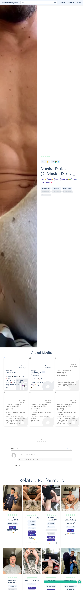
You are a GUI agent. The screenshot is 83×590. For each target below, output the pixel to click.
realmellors (13, 586)
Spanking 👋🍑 (76, 9)
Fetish (79, 2)
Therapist (54, 14)
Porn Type (71, 2)
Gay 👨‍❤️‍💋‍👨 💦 (70, 530)
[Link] (37, 459)
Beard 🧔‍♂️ (44, 179)
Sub (53, 11)
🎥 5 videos (21, 376)
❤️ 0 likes (8, 378)
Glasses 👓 (9, 530)
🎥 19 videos (34, 380)
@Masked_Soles (10, 374)
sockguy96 (32, 521)
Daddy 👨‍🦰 (50, 179)
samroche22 (71, 523)
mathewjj (52, 527)
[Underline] (24, 459)
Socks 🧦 (64, 9)
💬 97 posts (34, 378)
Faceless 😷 (45, 162)
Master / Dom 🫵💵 (66, 179)
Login (70, 449)
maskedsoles (57, 188)
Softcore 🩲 (12, 527)
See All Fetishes (56, 19)
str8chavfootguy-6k (71, 586)
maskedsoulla (67, 188)
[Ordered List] (28, 459)
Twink (53, 16)
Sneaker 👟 (55, 9)
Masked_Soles (46, 188)
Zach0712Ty (32, 584)
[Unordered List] (31, 459)
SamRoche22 (71, 527)
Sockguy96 (32, 528)
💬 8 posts (8, 376)
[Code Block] (35, 459)
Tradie (73, 14)
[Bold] (19, 459)
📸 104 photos (41, 378)
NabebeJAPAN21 (13, 523)
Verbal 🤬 (64, 16)
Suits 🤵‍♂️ (64, 11)
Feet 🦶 (64, 6)
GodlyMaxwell (51, 586)
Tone (63, 14)
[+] (42, 459)
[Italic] (22, 459)
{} (39, 459)
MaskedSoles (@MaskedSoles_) (59, 171)
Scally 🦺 (74, 6)
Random (62, 2)
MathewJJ (52, 523)
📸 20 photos (15, 376)
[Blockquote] (33, 459)
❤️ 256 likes (41, 380)
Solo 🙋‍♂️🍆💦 (55, 162)
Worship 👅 (75, 16)
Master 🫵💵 (55, 6)
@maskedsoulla (35, 374)
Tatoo (73, 11)
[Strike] (26, 459)
